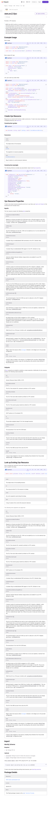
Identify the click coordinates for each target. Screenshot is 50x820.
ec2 (21, 5)
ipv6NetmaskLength (10, 333)
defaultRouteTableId (10, 391)
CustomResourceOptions (36, 130)
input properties (37, 168)
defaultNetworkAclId (10, 383)
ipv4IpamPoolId (9, 279)
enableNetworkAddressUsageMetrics (14, 252)
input (24, 211)
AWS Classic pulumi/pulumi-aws (13, 779)
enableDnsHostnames (10, 235)
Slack (23, 1)
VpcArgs (23, 130)
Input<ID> (27, 473)
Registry (6, 5)
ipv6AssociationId (10, 424)
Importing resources (36, 769)
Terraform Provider (28, 793)
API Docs (17, 5)
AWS (14, 5)
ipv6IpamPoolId (9, 325)
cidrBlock (8, 225)
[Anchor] (18, 13)
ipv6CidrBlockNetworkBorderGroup (13, 312)
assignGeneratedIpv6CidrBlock (13, 214)
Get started (45, 1)
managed (24, 349)
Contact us (34, 1)
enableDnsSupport (10, 244)
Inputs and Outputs (39, 204)
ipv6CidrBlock (9, 302)
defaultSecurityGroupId (11, 400)
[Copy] (46, 47)
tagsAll (7, 451)
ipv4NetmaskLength (10, 293)
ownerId (7, 442)
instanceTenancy (9, 261)
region (7, 345)
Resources (18, 120)
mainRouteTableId (10, 433)
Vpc (24, 5)
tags (7, 354)
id (6, 416)
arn (6, 375)
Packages (10, 5)
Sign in (39, 1)
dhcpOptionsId (9, 408)
